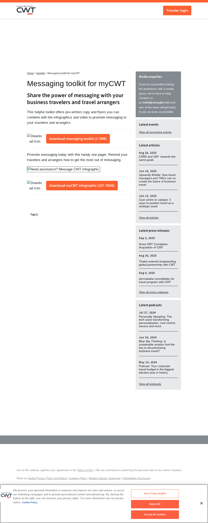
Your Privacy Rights (155, 493)
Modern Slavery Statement (104, 478)
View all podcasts (150, 384)
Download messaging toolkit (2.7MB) (78, 138)
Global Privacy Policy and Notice (47, 478)
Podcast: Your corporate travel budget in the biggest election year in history (156, 369)
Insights (40, 73)
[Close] (201, 503)
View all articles (149, 217)
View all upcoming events (155, 132)
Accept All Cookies (155, 514)
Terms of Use (85, 470)
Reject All (154, 504)
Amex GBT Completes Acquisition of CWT (153, 246)
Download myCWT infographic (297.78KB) (82, 185)
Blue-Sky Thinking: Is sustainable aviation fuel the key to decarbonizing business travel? (157, 346)
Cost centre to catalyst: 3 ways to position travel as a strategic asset (156, 203)
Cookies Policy (78, 478)
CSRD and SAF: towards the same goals (157, 158)
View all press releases (153, 292)
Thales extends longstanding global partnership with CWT (157, 263)
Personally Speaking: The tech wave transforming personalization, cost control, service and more (157, 321)
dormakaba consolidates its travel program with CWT (156, 280)
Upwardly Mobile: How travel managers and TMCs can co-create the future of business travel (158, 179)
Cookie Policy (29, 502)
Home (30, 73)
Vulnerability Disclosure (136, 478)
